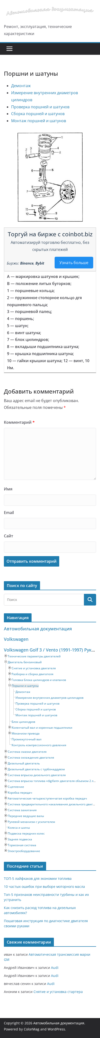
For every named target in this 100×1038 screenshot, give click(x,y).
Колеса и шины (19, 828)
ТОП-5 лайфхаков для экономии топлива (38, 878)
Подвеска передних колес (26, 833)
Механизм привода (26, 733)
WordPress (56, 1029)
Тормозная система (22, 845)
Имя (8, 489)
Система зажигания (22, 810)
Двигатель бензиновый (25, 662)
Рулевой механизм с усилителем (31, 822)
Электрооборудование (24, 851)
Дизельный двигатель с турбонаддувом (36, 769)
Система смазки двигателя (27, 752)
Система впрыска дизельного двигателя (37, 775)
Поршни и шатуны (25, 686)
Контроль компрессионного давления (39, 745)
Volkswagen (16, 639)
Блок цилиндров (23, 722)
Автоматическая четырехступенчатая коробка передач (47, 798)
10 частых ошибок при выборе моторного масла (44, 886)
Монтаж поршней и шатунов (38, 120)
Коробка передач (20, 792)
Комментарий (19, 422)
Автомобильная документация (38, 629)
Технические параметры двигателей (34, 656)
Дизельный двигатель (24, 763)
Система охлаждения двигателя (31, 757)
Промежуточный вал (27, 739)
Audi (54, 967)
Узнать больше (73, 262)
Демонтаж (21, 85)
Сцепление (16, 787)
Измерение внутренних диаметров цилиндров (49, 698)
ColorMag (31, 1029)
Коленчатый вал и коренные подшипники (42, 728)
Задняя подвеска (20, 839)
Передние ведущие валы (26, 816)
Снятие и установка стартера (58, 991)
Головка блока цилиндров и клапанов (39, 680)
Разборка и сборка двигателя (32, 674)
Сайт (8, 536)
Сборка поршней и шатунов (38, 113)
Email (9, 512)
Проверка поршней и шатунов (40, 107)
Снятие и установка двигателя (34, 668)
